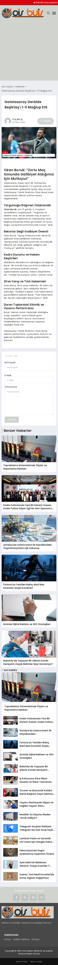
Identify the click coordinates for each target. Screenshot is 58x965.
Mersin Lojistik (36, 961)
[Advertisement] (29, 52)
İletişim (36, 939)
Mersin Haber (22, 961)
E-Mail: (8, 375)
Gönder (12, 419)
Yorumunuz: (11, 386)
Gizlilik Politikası (21, 939)
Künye (7, 939)
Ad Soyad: (10, 362)
